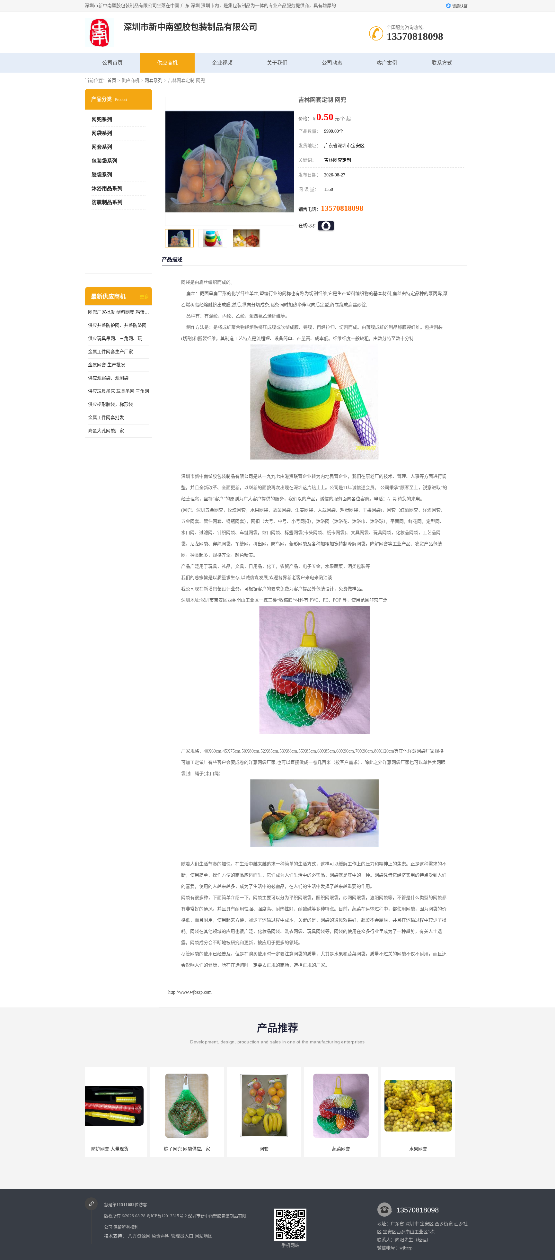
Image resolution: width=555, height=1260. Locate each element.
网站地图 (204, 1236)
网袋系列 (102, 133)
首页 (111, 80)
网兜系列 (102, 119)
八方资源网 (139, 1236)
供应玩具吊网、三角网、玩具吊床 (118, 338)
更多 (144, 296)
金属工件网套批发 (106, 417)
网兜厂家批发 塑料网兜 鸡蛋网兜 (118, 312)
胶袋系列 (102, 174)
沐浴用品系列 (107, 188)
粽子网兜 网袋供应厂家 (122, 1149)
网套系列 (154, 80)
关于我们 (277, 63)
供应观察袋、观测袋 (108, 378)
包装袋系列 (104, 161)
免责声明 (161, 1236)
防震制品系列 (107, 202)
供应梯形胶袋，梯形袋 (110, 404)
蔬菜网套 (276, 1149)
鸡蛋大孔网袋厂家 (106, 430)
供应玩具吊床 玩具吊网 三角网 (118, 391)
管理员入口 (182, 1236)
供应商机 (167, 63)
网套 (198, 1149)
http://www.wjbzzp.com (190, 992)
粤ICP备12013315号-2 (166, 1215)
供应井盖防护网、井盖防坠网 (117, 325)
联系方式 (442, 63)
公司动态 (332, 63)
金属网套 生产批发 (106, 364)
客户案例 (387, 63)
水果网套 (353, 1149)
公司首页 (112, 63)
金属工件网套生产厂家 (110, 351)
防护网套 (430, 1149)
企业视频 (222, 63)
